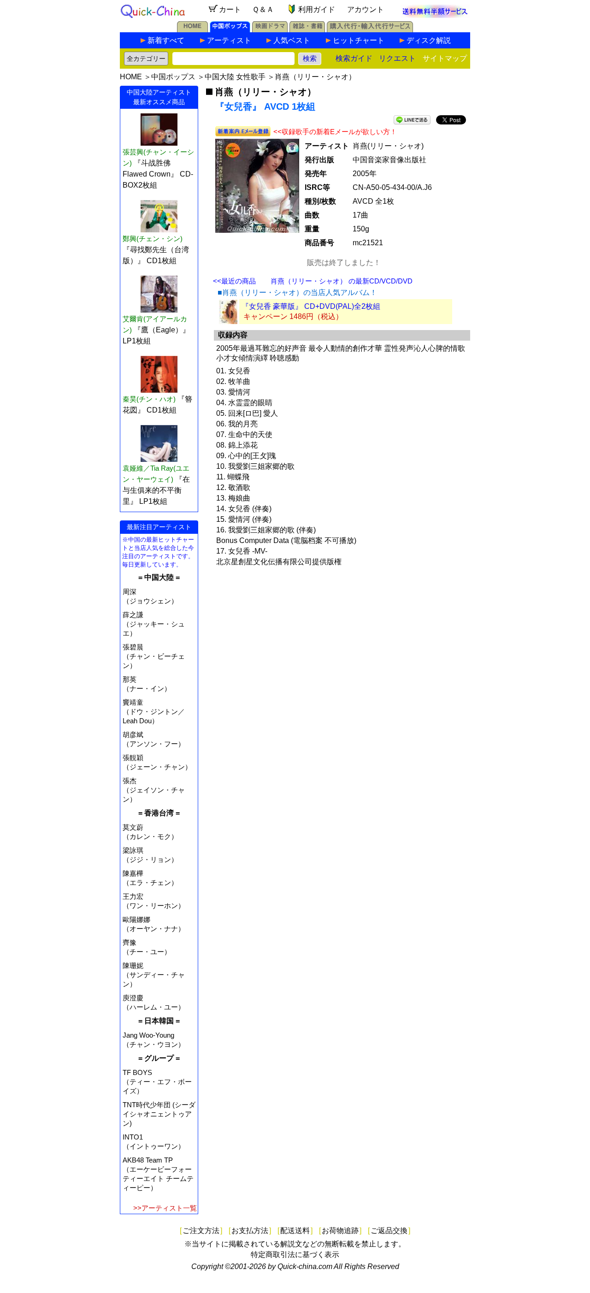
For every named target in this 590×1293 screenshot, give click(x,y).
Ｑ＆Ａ (263, 9)
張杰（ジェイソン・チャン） (154, 790)
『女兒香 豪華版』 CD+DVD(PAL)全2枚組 (311, 306)
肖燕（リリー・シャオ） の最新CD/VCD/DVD (342, 281)
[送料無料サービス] (435, 15)
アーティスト (229, 40)
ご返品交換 (389, 1230)
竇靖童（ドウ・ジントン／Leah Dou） (154, 711)
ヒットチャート (358, 40)
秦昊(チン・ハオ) (149, 399)
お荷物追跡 (340, 1230)
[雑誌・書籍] (307, 30)
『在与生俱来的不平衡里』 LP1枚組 (156, 490)
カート (230, 9)
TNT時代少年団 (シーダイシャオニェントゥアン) (159, 1114)
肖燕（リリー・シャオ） (315, 77)
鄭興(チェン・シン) (153, 238)
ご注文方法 (201, 1230)
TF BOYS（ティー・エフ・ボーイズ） (157, 1082)
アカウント (365, 9)
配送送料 (295, 1230)
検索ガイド (354, 58)
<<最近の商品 (234, 281)
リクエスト (397, 58)
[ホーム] (192, 30)
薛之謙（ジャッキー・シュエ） (154, 624)
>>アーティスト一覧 (165, 1208)
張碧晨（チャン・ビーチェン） (154, 656)
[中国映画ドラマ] (270, 30)
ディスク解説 (429, 40)
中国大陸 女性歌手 (235, 77)
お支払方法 (249, 1230)
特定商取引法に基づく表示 (295, 1254)
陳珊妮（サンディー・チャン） (154, 975)
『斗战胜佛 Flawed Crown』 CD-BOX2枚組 (158, 174)
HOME (131, 77)
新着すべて (166, 40)
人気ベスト (291, 40)
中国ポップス (173, 77)
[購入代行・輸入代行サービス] (370, 30)
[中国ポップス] (230, 30)
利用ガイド (316, 9)
